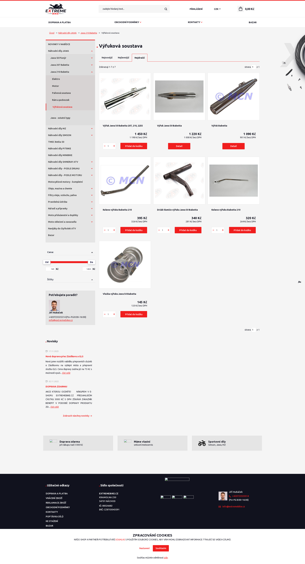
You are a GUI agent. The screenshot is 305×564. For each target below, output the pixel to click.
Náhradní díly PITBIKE (59, 148)
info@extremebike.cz (61, 320)
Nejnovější (107, 57)
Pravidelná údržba (57, 202)
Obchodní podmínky (126, 22)
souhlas (120, 539)
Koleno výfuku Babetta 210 (117, 210)
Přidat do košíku (133, 146)
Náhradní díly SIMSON (59, 135)
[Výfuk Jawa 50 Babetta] (179, 96)
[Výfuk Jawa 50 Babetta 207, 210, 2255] (125, 96)
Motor (55, 86)
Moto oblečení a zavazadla (62, 222)
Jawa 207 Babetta (60, 65)
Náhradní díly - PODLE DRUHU (64, 168)
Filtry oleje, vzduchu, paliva (62, 195)
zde (166, 557)
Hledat (165, 9)
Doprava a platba (59, 22)
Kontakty (194, 22)
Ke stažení (52, 521)
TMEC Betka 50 (56, 142)
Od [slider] (46, 262)
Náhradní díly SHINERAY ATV (63, 162)
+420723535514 (57, 317)
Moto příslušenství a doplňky (63, 215)
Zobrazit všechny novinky (76, 416)
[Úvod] (69, 8)
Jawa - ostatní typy (60, 118)
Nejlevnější (123, 57)
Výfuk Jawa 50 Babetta (169, 125)
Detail (179, 146)
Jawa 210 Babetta (89, 33)
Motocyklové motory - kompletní (65, 182)
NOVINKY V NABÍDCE (59, 44)
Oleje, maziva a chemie (60, 188)
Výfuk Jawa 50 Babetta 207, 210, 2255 (123, 125)
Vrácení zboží (54, 498)
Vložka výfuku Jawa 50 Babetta (119, 294)
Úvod (51, 33)
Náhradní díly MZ (57, 128)
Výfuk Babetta (219, 125)
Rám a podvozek (60, 100)
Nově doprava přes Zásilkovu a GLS (64, 356)
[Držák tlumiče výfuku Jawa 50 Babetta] (179, 181)
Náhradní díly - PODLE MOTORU (65, 175)
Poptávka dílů (54, 516)
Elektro (56, 79)
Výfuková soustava (62, 107)
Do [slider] (91, 262)
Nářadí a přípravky (57, 208)
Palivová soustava (61, 93)
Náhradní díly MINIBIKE (60, 155)
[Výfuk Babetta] (233, 96)
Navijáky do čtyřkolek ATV (62, 228)
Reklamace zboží (56, 502)
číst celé (66, 373)
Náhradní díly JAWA (67, 33)
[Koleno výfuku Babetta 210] (125, 181)
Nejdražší (140, 57)
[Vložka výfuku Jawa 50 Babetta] (125, 265)
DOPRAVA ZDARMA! (56, 386)
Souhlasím (161, 548)
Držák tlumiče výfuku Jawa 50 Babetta (177, 210)
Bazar (253, 22)
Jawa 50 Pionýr (58, 58)
